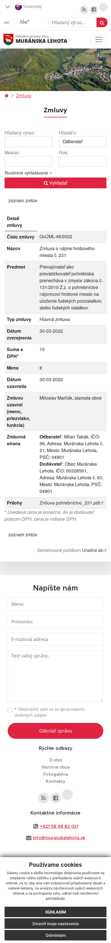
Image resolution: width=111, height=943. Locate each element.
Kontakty (55, 781)
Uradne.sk (92, 550)
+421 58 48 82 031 (59, 826)
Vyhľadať (57, 183)
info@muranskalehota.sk (59, 838)
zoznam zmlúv (22, 200)
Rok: (63, 152)
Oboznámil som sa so (50, 712)
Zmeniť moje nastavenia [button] (55, 923)
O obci (55, 760)
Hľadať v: (68, 132)
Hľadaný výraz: (20, 132)
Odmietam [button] (56, 935)
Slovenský (32, 6)
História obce (56, 767)
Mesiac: (12, 152)
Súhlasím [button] (55, 912)
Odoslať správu (55, 731)
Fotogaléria (55, 774)
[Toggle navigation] (99, 39)
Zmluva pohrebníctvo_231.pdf (70, 502)
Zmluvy (23, 95)
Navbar (13, 39)
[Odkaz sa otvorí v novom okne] (84, 10)
